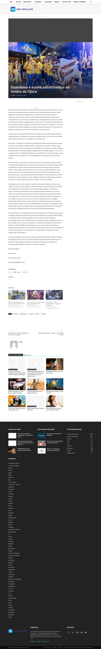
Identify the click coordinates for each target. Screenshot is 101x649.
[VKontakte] (81, 632)
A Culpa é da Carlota (13, 463)
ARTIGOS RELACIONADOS (15, 355)
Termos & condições (79, 2)
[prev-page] (9, 413)
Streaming (38, 2)
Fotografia (11, 508)
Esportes (10, 496)
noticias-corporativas (13, 555)
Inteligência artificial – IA (14, 529)
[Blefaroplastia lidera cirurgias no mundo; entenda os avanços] (54, 401)
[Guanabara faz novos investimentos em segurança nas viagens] (54, 295)
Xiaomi (10, 617)
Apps (10, 2)
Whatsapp (11, 614)
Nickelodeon (11, 548)
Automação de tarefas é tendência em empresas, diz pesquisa (18, 333)
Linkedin (10, 539)
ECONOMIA (15, 313)
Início (9, 16)
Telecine (10, 595)
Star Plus (10, 588)
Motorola (10, 543)
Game (9, 510)
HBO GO (10, 520)
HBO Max (10, 522)
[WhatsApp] (20, 102)
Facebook (10, 503)
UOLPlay (10, 607)
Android (10, 470)
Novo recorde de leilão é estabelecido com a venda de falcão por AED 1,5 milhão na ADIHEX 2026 (16, 373)
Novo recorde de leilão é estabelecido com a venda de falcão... (25, 435)
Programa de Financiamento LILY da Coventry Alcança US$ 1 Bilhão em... (26, 443)
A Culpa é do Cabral (13, 465)
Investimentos (12, 532)
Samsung (10, 577)
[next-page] (12, 413)
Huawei (10, 525)
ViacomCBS (11, 612)
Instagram (11, 527)
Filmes (10, 506)
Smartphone (27, 2)
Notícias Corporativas (17, 16)
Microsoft (10, 541)
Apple (9, 473)
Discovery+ (11, 487)
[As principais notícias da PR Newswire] (42, 435)
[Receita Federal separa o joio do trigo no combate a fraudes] (17, 384)
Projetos (57, 2)
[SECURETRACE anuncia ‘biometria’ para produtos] (54, 364)
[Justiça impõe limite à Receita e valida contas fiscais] (35, 384)
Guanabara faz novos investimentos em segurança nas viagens (53, 303)
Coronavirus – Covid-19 (14, 484)
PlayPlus (10, 562)
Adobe (10, 468)
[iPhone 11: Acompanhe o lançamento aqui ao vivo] (42, 451)
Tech (9, 593)
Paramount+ (11, 560)
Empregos (11, 494)
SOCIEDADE (43, 313)
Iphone (10, 536)
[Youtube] (85, 632)
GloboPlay (11, 513)
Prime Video (11, 567)
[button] (91, 2)
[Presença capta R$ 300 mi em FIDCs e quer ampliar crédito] (17, 401)
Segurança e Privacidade (14, 579)
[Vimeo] (77, 632)
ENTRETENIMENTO (23, 313)
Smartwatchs (11, 586)
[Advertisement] (50, 30)
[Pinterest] (17, 102)
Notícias (18, 2)
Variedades (11, 610)
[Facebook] (10, 102)
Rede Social (11, 574)
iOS (9, 534)
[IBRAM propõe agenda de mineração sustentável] (35, 401)
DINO (14, 95)
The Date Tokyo (66, 2)
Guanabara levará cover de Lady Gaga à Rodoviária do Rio (35, 302)
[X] (13, 102)
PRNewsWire (11, 569)
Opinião (10, 558)
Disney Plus (11, 489)
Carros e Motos (12, 482)
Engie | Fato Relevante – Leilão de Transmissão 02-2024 (51, 333)
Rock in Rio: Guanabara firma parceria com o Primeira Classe (16, 302)
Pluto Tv (10, 565)
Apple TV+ (11, 477)
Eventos (10, 501)
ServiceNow (48, 2)
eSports (10, 499)
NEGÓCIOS (37, 313)
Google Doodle (12, 517)
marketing (31, 313)
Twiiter (10, 603)
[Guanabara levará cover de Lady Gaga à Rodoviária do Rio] (35, 295)
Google (10, 515)
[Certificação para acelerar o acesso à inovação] (54, 384)
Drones (10, 491)
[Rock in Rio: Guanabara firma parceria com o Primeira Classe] (16, 295)
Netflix (10, 546)
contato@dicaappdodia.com (42, 641)
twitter (10, 605)
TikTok (10, 600)
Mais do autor (27, 355)
